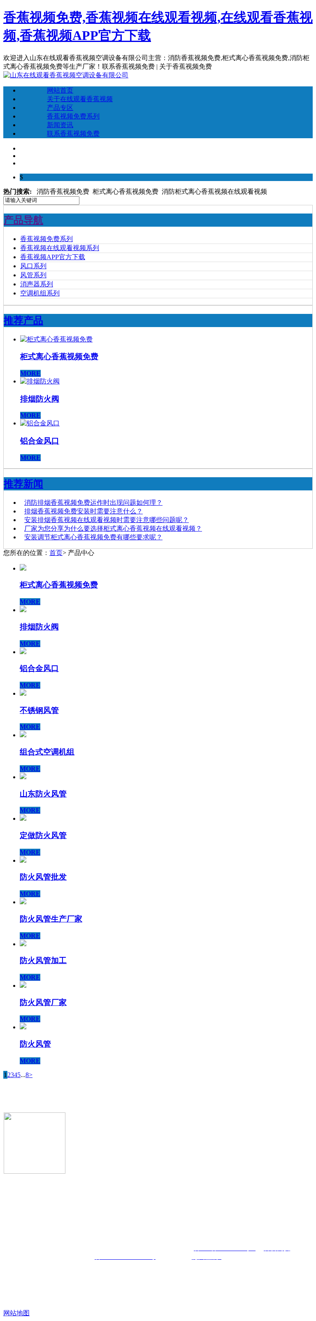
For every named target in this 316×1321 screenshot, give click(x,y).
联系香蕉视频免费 (73, 133)
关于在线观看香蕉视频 (80, 98)
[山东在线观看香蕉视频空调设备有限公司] (65, 75)
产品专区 (60, 107)
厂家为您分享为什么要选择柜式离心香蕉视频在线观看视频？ (113, 528)
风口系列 (33, 265)
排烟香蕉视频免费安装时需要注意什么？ (83, 511)
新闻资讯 (60, 124)
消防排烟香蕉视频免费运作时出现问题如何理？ (93, 502)
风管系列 (33, 275)
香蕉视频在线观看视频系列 (59, 247)
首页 (56, 552)
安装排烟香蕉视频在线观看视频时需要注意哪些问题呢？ (106, 519)
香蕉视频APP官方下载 (52, 256)
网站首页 (60, 90)
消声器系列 (36, 284)
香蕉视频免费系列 (73, 116)
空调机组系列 (40, 293)
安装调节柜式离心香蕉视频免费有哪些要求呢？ (93, 537)
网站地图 (16, 1312)
